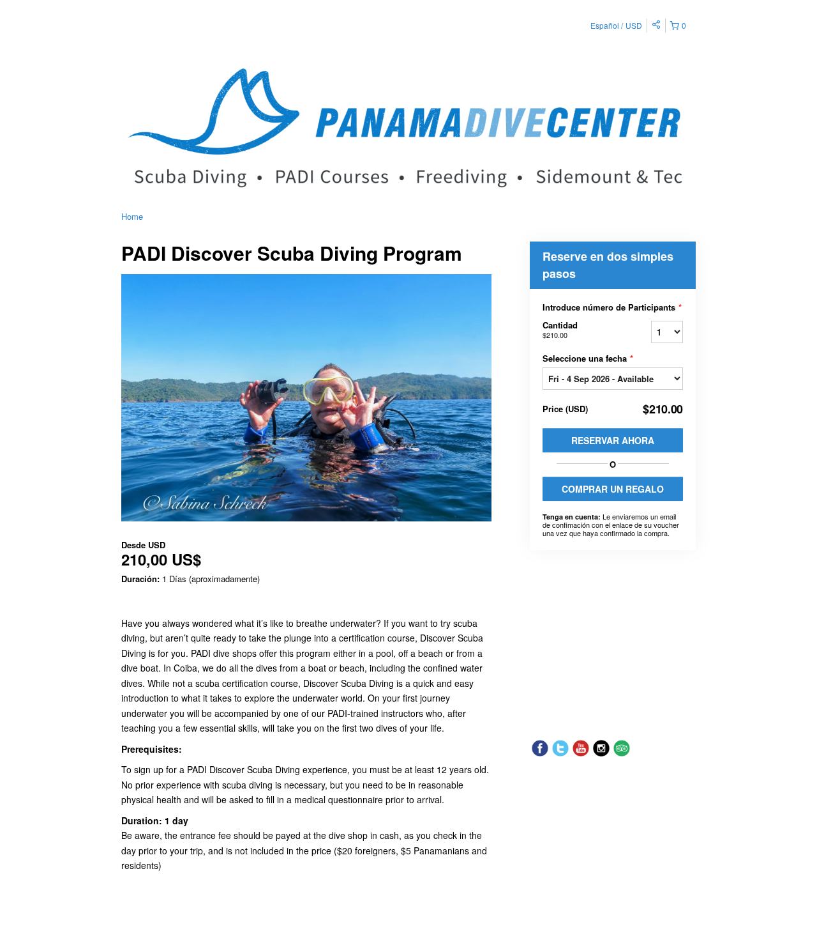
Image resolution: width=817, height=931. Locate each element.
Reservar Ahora (612, 440)
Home (132, 216)
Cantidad (560, 329)
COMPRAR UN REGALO (613, 488)
